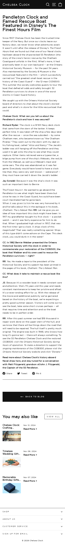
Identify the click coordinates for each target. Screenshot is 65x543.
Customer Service (15, 526)
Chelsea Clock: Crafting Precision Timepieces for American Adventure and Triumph (11, 426)
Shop (6, 512)
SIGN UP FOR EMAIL (15, 534)
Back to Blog (35, 397)
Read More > (30, 429)
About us (9, 519)
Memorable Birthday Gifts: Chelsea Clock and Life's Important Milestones (11, 478)
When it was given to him (17, 203)
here (18, 361)
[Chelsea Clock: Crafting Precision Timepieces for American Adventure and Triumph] (12, 436)
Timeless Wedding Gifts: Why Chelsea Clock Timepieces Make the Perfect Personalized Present (11, 452)
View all (53, 417)
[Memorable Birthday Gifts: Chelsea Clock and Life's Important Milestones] (12, 488)
